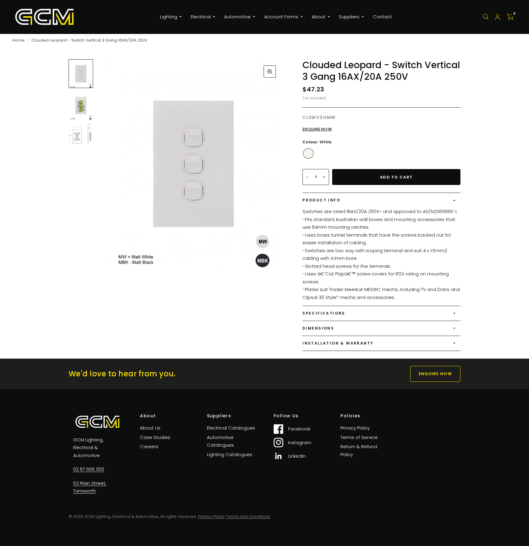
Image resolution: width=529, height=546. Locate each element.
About (318, 16)
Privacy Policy (355, 428)
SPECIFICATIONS (323, 313)
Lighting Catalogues (229, 454)
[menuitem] (171, 17)
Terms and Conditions (248, 516)
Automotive (237, 16)
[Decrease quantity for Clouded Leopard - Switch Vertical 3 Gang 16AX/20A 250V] (307, 177)
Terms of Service (359, 437)
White (308, 153)
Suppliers (349, 16)
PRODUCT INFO (321, 200)
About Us (150, 428)
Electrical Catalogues (231, 428)
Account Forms (281, 16)
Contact (382, 16)
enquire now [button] (435, 374)
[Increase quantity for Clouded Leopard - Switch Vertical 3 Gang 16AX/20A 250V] (324, 177)
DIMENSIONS (318, 328)
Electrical (201, 16)
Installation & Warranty (337, 343)
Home (18, 40)
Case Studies (155, 437)
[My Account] (498, 17)
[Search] (486, 17)
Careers (149, 446)
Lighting (168, 16)
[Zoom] (270, 71)
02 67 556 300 (88, 469)
